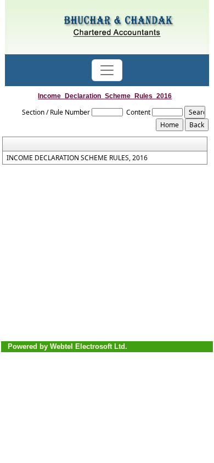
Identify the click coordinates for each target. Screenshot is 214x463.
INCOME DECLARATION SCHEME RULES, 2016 (77, 158)
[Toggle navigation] (107, 70)
